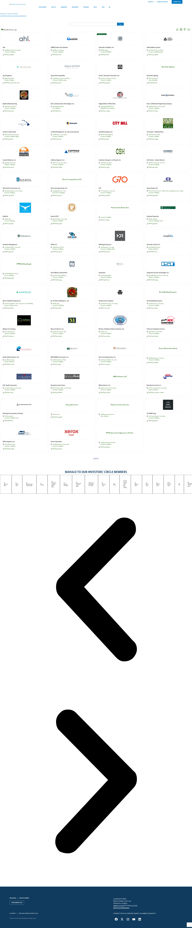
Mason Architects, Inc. (57, 329)
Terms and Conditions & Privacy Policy (28, 913)
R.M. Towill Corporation (10, 385)
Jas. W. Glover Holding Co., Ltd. (60, 301)
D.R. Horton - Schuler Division (156, 160)
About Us (53, 7)
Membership (64, 7)
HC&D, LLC (54, 244)
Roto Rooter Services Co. (154, 385)
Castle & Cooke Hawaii (9, 132)
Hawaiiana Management (10, 244)
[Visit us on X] (122, 919)
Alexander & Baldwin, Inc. (106, 47)
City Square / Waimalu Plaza (155, 132)
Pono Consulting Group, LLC (107, 357)
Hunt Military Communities (59, 273)
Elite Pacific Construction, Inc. (12, 188)
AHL (4, 47)
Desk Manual (13, 898)
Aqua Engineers (7, 76)
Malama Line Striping (9, 329)
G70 (100, 188)
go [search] (121, 24)
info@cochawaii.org (121, 908)
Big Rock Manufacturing (10, 104)
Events (95, 7)
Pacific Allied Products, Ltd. (11, 357)
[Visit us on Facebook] (116, 919)
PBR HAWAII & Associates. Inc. (60, 357)
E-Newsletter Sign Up (162, 2)
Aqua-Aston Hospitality (58, 76)
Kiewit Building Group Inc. (155, 301)
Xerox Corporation (56, 442)
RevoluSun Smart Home (58, 385)
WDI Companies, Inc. (9, 442)
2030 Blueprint (42, 7)
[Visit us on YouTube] (134, 919)
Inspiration (102, 273)
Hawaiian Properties (153, 216)
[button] (109, 7)
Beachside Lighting (152, 76)
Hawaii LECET (55, 216)
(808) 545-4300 (118, 906)
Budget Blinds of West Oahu (107, 104)
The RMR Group (151, 413)
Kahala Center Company (106, 301)
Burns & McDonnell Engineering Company (159, 104)
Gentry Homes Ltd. (152, 188)
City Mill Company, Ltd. (106, 132)
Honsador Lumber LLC (153, 244)
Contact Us (151, 2)
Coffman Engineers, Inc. (58, 160)
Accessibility (13, 913)
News (103, 7)
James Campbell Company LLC (12, 301)
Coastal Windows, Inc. (9, 160)
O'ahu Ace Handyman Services (156, 329)
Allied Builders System (153, 47)
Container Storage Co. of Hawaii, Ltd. (110, 160)
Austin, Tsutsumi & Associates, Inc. (109, 76)
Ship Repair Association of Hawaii (13, 413)
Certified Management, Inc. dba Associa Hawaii (65, 132)
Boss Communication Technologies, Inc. (62, 104)
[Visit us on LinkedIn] (139, 919)
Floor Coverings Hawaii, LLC (59, 188)
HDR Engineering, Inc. (105, 244)
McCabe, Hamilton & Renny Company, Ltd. (111, 329)
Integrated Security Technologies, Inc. (158, 273)
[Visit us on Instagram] (128, 919)
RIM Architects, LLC (104, 385)
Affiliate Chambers (24, 898)
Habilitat (5, 216)
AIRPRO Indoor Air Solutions (59, 47)
